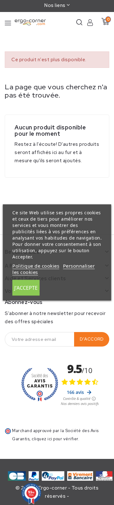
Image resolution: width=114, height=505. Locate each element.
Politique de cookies (35, 266)
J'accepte (26, 287)
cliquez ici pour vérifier (55, 439)
